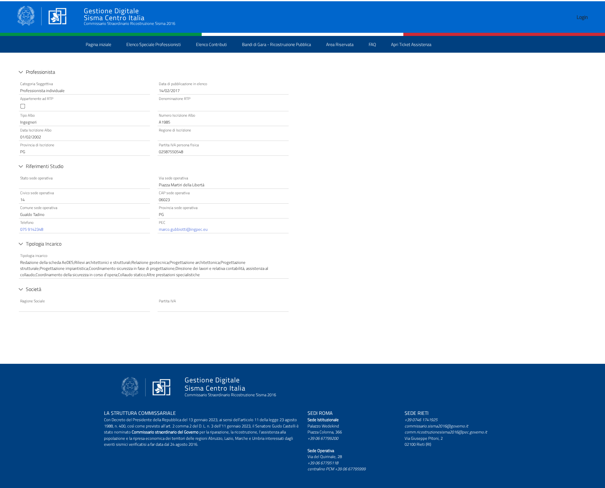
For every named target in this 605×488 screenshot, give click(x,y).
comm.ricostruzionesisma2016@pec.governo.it (446, 432)
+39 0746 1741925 (421, 419)
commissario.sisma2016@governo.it (436, 426)
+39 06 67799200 (323, 438)
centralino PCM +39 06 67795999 (337, 469)
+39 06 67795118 (323, 463)
